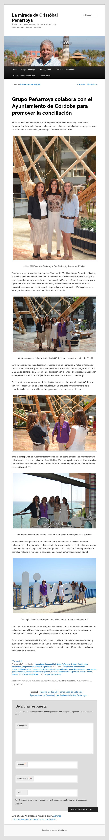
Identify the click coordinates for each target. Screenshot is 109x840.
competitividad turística (21, 669)
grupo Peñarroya (19, 671)
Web (19, 792)
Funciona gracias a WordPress (54, 830)
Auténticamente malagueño (24, 75)
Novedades (16, 666)
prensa (47, 671)
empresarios (91, 669)
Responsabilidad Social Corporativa (36, 666)
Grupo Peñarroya (28, 69)
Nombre (21, 764)
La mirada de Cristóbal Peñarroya (35, 17)
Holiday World (45, 69)
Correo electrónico (24, 778)
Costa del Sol (50, 664)
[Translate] (17, 661)
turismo (15, 674)
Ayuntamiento (67, 666)
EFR (45, 669)
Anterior (80, 84)
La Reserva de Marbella (65, 69)
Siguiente (92, 84)
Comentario (22, 725)
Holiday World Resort (35, 671)
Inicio (15, 69)
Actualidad (39, 664)
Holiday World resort (79, 664)
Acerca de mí (45, 75)
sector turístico (86, 671)
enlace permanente (53, 674)
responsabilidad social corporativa (65, 671)
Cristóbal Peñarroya (30, 674)
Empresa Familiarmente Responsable (69, 669)
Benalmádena (79, 666)
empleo (51, 669)
